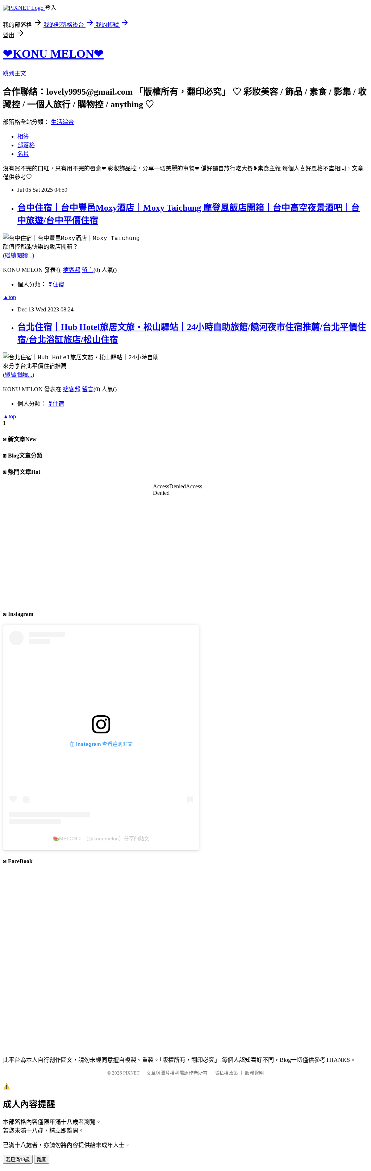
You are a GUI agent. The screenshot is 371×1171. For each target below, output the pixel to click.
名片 (23, 154)
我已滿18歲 (18, 1159)
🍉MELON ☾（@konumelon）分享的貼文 (101, 838)
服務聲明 (254, 1073)
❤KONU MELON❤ (53, 53)
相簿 (23, 136)
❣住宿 (56, 284)
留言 (87, 270)
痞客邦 (71, 270)
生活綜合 (62, 122)
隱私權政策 (226, 1073)
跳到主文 (14, 73)
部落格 (26, 145)
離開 (41, 1159)
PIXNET (131, 1073)
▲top (9, 297)
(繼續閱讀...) (18, 255)
